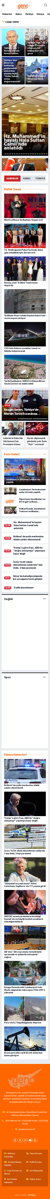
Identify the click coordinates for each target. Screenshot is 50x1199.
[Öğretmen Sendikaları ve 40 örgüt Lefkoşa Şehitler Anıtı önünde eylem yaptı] (10, 500)
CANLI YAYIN (12, 22)
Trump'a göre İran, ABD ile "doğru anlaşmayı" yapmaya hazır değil (29, 551)
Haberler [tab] (12, 178)
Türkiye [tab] (40, 178)
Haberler (7, 14)
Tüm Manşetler (36, 1171)
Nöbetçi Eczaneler (9, 1155)
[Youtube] (30, 1140)
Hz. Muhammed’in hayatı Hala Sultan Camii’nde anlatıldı (28, 525)
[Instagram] (25, 1140)
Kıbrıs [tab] (26, 178)
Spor (7, 677)
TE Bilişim (32, 1195)
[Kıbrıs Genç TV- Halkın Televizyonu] (24, 5)
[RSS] (35, 1140)
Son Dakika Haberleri (10, 1180)
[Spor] (44, 677)
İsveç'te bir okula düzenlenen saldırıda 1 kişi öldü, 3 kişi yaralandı (27, 565)
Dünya (40, 14)
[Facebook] (15, 1140)
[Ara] (45, 5)
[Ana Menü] (3, 5)
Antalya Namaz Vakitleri (13, 1163)
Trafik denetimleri (23, 587)
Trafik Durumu (35, 1162)
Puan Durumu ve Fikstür (13, 1172)
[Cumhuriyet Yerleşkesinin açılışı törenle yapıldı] (10, 491)
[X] (20, 1140)
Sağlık (8, 599)
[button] (46, 164)
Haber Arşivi (35, 1179)
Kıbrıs (19, 14)
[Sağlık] (44, 599)
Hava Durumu (36, 1153)
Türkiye (29, 14)
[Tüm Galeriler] (44, 454)
